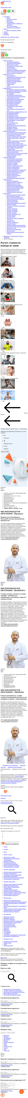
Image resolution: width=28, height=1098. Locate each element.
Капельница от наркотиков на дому (16, 77)
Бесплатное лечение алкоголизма (15, 134)
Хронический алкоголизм (10, 889)
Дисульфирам (7, 932)
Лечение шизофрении (12, 222)
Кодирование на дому (12, 116)
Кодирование (7, 88)
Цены (5, 29)
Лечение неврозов (11, 212)
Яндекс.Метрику (19, 776)
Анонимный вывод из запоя (11, 867)
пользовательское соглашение (8, 783)
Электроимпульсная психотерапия (16, 96)
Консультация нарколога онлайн (15, 87)
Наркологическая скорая (13, 80)
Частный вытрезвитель (13, 62)
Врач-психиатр (11, 230)
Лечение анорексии (12, 200)
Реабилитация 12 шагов (13, 189)
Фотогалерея (10, 22)
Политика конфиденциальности (7, 803)
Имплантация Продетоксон (14, 100)
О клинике (6, 16)
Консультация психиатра (13, 196)
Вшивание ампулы (12, 127)
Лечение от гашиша (12, 163)
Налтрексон (7, 930)
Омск (5, 1043)
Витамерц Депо (11, 124)
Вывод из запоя (8, 60)
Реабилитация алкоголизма (14, 154)
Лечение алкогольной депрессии (15, 199)
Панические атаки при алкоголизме (16, 226)
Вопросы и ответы (12, 19)
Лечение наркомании (9, 157)
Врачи (8, 18)
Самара (6, 1047)
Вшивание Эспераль (12, 128)
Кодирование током (12, 114)
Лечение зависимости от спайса (15, 171)
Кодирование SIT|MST (13, 113)
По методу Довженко (9, 919)
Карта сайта (4, 957)
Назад (25, 413)
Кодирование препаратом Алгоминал (17, 91)
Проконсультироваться (6, 57)
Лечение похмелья (12, 69)
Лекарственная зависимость (14, 172)
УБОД (8, 85)
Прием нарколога (11, 82)
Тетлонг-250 (10, 121)
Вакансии (9, 20)
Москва (6, 1041)
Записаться (4, 1092)
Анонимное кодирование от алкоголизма (15, 935)
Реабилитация (7, 179)
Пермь (5, 1045)
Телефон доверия (11, 156)
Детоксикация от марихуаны (14, 160)
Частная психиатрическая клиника (16, 194)
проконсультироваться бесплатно (9, 539)
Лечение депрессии (12, 208)
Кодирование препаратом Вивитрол (16, 125)
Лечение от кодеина (12, 164)
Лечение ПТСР (11, 217)
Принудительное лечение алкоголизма (17, 153)
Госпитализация (11, 75)
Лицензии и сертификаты (14, 27)
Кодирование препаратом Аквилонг (16, 89)
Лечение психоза (11, 215)
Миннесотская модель (13, 181)
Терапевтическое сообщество (14, 192)
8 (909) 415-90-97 (14, 37)
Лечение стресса (11, 224)
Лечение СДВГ (11, 221)
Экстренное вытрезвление (14, 63)
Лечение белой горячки (13, 142)
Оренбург (3, 13)
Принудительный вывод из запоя (15, 71)
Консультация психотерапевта (15, 197)
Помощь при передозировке (14, 81)
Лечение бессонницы (12, 201)
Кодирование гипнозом (13, 103)
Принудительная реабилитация (15, 188)
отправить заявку (5, 1005)
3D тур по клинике (12, 26)
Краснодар (6, 1050)
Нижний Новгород (9, 1042)
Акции (5, 31)
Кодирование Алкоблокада (14, 102)
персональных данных (7, 1003)
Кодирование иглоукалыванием (15, 99)
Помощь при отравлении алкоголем (16, 70)
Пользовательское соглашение (6, 802)
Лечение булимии (11, 204)
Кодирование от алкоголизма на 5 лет (17, 111)
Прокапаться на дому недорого (12, 989)
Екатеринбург (7, 1038)
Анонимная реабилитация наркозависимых (15, 902)
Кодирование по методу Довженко (16, 118)
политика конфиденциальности (13, 781)
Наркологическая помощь (14, 78)
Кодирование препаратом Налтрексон (17, 117)
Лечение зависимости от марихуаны (16, 170)
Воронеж (6, 1036)
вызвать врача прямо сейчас (12, 537)
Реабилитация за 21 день (13, 183)
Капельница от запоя (12, 64)
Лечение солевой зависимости (15, 165)
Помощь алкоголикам (12, 152)
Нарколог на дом (8, 74)
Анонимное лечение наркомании (12, 875)
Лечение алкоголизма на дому (15, 150)
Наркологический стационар (14, 182)
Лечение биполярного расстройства (16, 203)
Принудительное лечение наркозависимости (13, 176)
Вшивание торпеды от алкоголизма (16, 129)
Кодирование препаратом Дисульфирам (13, 93)
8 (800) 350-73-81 (6, 1)
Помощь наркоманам (12, 174)
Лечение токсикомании (13, 168)
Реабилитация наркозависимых (15, 186)
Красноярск (7, 1039)
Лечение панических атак (14, 214)
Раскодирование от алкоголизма (15, 120)
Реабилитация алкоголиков (14, 185)
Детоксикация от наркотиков (14, 158)
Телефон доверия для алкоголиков (13, 990)
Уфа (5, 1049)
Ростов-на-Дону (8, 1046)
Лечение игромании (12, 210)
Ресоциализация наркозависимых (16, 178)
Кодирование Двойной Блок (14, 95)
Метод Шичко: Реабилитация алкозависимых (14, 148)
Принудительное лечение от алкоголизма (15, 892)
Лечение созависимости (13, 167)
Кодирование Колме (12, 105)
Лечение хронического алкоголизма (16, 136)
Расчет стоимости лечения (14, 30)
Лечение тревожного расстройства (16, 225)
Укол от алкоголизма (12, 123)
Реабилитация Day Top (13, 190)
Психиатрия (7, 193)
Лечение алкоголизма (9, 131)
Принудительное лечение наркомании (14, 877)
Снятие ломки (10, 84)
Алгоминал (7, 933)
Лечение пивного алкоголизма (15, 143)
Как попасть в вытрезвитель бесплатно (14, 992)
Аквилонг (6, 928)
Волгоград (6, 1035)
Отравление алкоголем (10, 862)
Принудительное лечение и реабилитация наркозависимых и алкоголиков (15, 909)
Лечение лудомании (12, 211)
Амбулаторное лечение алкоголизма (16, 132)
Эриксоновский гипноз (13, 98)
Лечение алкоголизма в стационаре (16, 140)
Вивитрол (6, 929)
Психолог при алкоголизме (14, 229)
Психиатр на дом (11, 228)
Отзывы (6, 33)
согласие (10, 780)
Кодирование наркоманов (14, 161)
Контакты (6, 34)
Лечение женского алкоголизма (15, 146)
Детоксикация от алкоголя (14, 135)
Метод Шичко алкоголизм (11, 993)
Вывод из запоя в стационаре (14, 73)
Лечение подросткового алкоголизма (16, 145)
